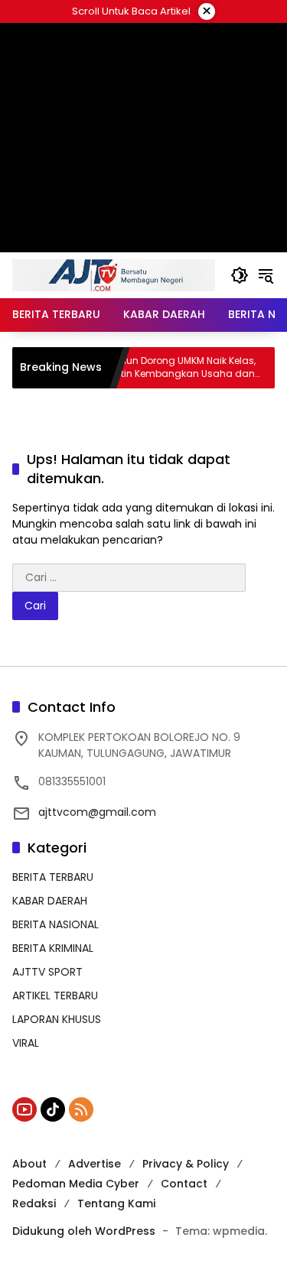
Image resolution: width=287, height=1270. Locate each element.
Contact (184, 1183)
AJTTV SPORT (47, 971)
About (29, 1163)
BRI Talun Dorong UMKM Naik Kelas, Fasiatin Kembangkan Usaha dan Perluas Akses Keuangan (166, 368)
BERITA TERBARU (52, 877)
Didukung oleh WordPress (83, 1231)
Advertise (94, 1163)
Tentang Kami (116, 1203)
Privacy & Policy (185, 1163)
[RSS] (81, 1109)
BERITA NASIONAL (55, 924)
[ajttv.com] (113, 274)
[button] (239, 275)
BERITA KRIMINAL (52, 948)
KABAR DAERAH (49, 900)
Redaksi (34, 1203)
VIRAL (25, 1043)
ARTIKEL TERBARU (55, 995)
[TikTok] (53, 1109)
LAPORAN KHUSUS (56, 1019)
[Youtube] (24, 1109)
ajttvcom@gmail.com (97, 812)
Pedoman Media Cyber (75, 1183)
